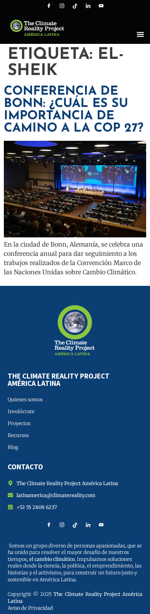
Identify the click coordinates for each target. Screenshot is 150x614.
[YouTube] (101, 6)
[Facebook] (49, 6)
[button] (140, 34)
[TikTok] (75, 6)
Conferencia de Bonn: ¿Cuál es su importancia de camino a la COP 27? (73, 110)
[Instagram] (62, 6)
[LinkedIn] (88, 6)
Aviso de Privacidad (30, 608)
